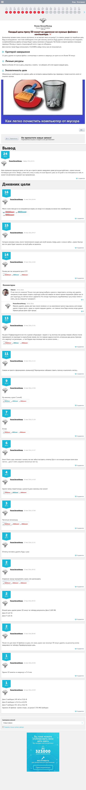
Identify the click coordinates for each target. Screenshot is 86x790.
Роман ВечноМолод (15, 161)
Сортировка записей (8, 720)
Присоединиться (43, 767)
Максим (13, 290)
